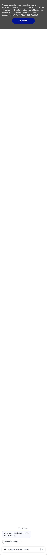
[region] (23, 276)
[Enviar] (41, 549)
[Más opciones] (5, 549)
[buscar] (27, 34)
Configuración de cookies (26, 15)
